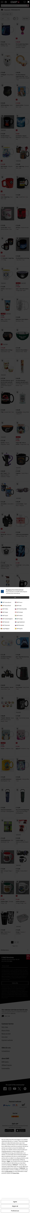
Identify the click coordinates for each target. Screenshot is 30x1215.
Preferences (15, 1211)
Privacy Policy (16, 1173)
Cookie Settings (8, 1171)
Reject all (15, 1206)
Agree (15, 1202)
